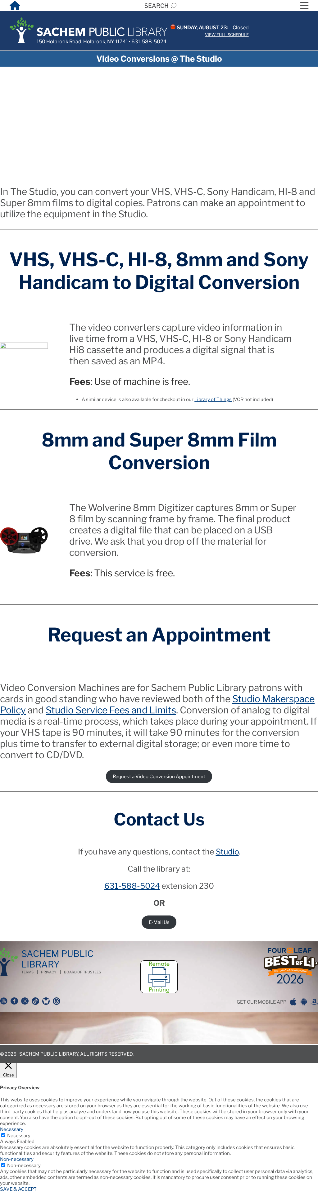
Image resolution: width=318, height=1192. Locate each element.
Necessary (18, 1135)
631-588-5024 (148, 42)
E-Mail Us (159, 922)
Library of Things (213, 399)
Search (156, 5)
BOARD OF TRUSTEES (82, 972)
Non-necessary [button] (17, 1159)
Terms (27, 972)
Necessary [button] (11, 1129)
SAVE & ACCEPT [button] (18, 1189)
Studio (227, 851)
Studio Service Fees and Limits (111, 710)
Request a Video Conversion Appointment (159, 776)
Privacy (49, 972)
